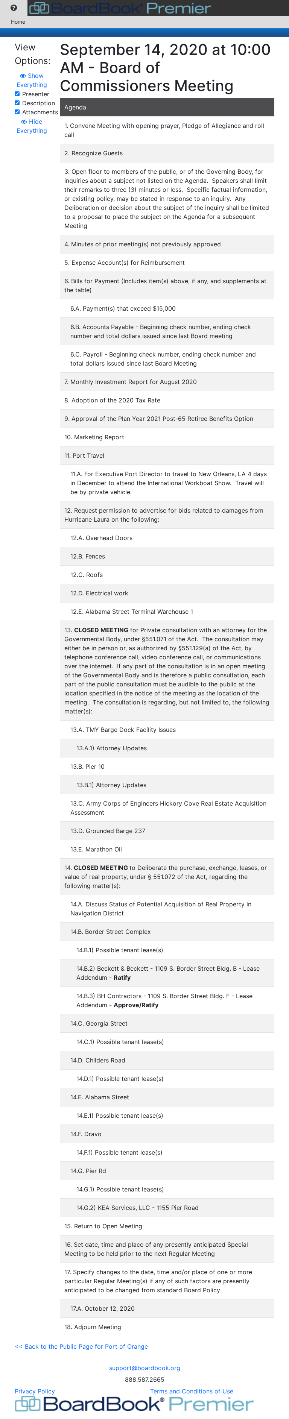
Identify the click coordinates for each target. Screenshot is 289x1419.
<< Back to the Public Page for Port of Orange (81, 1346)
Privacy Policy (35, 1391)
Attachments (40, 112)
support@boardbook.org (144, 1368)
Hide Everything (32, 126)
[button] (14, 8)
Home (18, 21)
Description (38, 103)
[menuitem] (13, 8)
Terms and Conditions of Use (191, 1391)
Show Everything (32, 80)
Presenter (35, 94)
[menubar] (107, 8)
